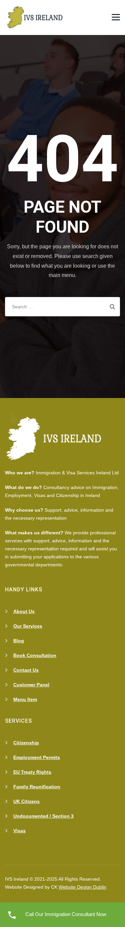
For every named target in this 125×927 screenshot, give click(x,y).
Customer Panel (31, 684)
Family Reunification (36, 786)
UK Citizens (26, 801)
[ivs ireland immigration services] (35, 17)
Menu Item (25, 699)
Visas (19, 830)
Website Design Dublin (82, 887)
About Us (24, 611)
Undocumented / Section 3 (43, 816)
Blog (18, 640)
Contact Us (26, 670)
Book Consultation (34, 655)
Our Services (27, 626)
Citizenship (26, 742)
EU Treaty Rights (32, 772)
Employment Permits (36, 757)
